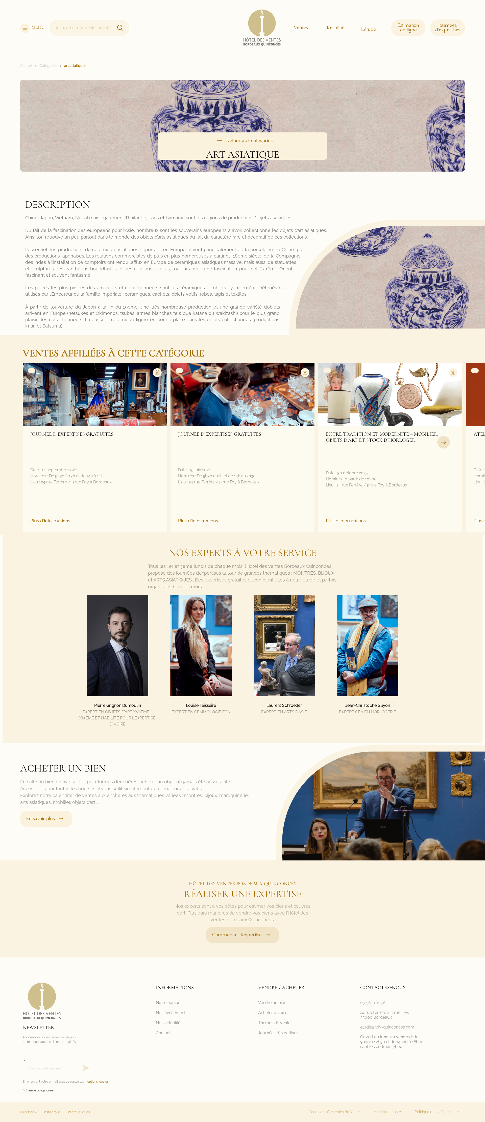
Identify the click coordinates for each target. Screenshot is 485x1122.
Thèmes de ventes (275, 1022)
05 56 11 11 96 (373, 1002)
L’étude (368, 29)
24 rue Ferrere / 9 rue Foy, (384, 1012)
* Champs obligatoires (38, 1090)
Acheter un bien (272, 1012)
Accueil (26, 66)
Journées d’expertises (278, 1033)
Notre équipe (168, 1002)
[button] (443, 442)
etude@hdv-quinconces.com (387, 1027)
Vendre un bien (272, 1002)
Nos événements (171, 1012)
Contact (163, 1033)
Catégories (48, 66)
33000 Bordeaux (376, 1017)
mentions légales (97, 1081)
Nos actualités (169, 1022)
